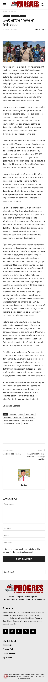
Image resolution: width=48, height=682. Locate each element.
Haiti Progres (18, 417)
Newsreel (22, 16)
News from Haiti (27, 420)
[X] (11, 35)
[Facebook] (5, 35)
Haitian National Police (11, 420)
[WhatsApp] (22, 35)
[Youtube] (33, 631)
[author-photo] (24, 481)
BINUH (21, 414)
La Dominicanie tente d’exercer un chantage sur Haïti (36, 456)
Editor (7, 29)
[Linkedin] (19, 631)
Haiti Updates (29, 417)
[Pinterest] (16, 35)
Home (5, 12)
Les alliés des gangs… (12, 454)
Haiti (32, 414)
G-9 (27, 414)
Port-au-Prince (9, 423)
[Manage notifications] (6, 676)
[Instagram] (12, 631)
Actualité (14, 16)
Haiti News (7, 417)
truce (18, 423)
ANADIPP (13, 414)
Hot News (12, 12)
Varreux (25, 423)
